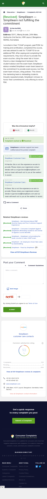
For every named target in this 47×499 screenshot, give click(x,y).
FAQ (20, 487)
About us (22, 480)
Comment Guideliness (26, 476)
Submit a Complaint (23, 420)
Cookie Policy (24, 473)
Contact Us (23, 483)
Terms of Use (32, 303)
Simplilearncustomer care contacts (23, 335)
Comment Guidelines (36, 265)
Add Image (14, 289)
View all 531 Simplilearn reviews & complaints (24, 372)
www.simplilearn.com (13, 384)
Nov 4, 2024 (26, 31)
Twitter (40, 466)
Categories (6, 473)
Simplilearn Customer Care (15, 158)
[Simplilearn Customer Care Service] (23, 327)
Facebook (37, 466)
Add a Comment (13, 202)
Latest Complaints (8, 476)
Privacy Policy (23, 470)
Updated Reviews (8, 480)
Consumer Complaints (10, 466)
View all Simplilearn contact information (23, 394)
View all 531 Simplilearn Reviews (23, 252)
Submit (12, 310)
